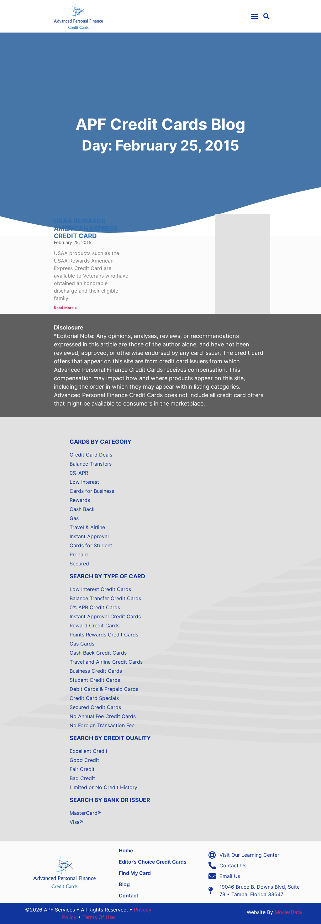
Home (126, 850)
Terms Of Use (98, 917)
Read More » (65, 307)
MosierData (288, 912)
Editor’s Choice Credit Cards (153, 862)
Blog (124, 884)
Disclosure (68, 327)
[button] (254, 16)
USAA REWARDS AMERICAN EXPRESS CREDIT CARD (86, 228)
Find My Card (135, 873)
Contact (128, 895)
